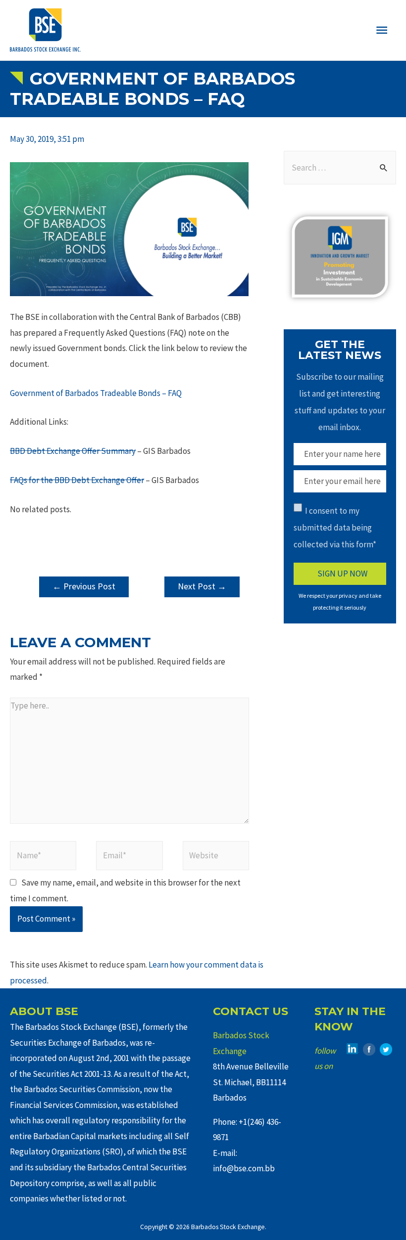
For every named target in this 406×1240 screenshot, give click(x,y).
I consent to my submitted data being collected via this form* (335, 527)
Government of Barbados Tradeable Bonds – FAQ (96, 393)
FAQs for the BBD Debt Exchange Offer (77, 480)
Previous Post (83, 586)
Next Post (202, 586)
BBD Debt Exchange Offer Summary (73, 450)
